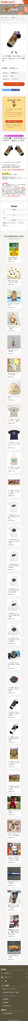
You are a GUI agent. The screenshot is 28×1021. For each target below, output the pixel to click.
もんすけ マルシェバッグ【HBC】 (13, 811)
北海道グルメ (8, 973)
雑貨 (6, 981)
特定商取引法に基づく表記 (11, 992)
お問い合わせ (7, 1006)
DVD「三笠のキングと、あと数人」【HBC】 (13, 258)
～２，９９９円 (14, 78)
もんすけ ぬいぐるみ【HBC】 (13, 304)
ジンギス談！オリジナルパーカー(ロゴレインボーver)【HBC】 (14, 640)
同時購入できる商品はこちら (14, 121)
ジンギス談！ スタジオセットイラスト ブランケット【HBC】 (13, 788)
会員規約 (5, 999)
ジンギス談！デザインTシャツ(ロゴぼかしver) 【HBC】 (14, 516)
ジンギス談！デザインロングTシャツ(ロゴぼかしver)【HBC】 (14, 566)
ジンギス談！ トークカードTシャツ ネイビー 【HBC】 (14, 444)
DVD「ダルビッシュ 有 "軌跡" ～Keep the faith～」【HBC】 (13, 906)
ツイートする (7, 90)
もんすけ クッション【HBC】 (13, 397)
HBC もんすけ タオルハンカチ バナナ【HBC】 (13, 281)
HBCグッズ (8, 977)
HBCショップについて (9, 989)
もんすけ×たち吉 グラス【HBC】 (13, 956)
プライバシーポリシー (9, 995)
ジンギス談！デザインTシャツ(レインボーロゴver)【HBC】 (14, 541)
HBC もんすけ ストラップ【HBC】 (13, 350)
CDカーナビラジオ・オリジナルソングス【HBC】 (14, 834)
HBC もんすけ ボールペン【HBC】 (13, 882)
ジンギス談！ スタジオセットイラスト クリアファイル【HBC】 (13, 763)
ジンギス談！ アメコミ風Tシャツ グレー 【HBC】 (14, 420)
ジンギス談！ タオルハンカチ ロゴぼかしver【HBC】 (13, 664)
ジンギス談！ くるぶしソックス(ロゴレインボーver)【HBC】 (14, 714)
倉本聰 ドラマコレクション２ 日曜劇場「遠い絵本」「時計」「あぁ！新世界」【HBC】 (13, 932)
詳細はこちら (6, 225)
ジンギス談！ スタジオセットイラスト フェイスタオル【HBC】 (13, 492)
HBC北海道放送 (7, 1013)
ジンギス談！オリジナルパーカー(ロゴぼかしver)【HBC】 (13, 615)
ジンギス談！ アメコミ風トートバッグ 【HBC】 (13, 468)
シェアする (15, 90)
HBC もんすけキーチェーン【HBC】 (14, 327)
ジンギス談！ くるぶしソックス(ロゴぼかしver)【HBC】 (13, 738)
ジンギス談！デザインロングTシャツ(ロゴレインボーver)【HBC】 (13, 590)
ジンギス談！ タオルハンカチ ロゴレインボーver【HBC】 (13, 689)
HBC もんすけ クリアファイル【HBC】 (13, 374)
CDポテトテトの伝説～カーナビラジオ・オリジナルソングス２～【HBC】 (14, 858)
